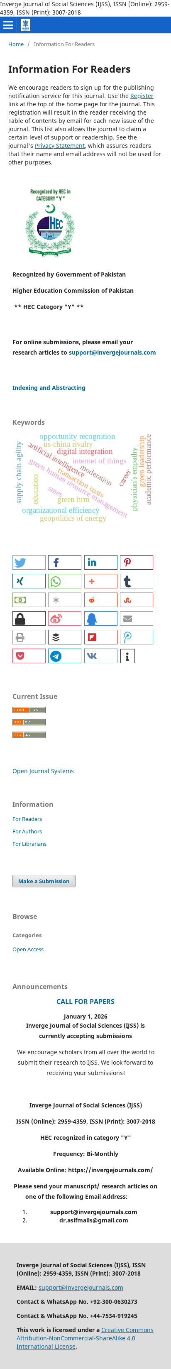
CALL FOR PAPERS (85, 1001)
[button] (29, 562)
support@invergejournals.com (112, 352)
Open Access (28, 949)
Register (142, 96)
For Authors (27, 831)
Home (16, 44)
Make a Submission (44, 881)
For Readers (27, 819)
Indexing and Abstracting (49, 388)
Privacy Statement (60, 145)
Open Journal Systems (43, 771)
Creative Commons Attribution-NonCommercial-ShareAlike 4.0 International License (85, 1338)
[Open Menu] (8, 25)
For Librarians (29, 843)
